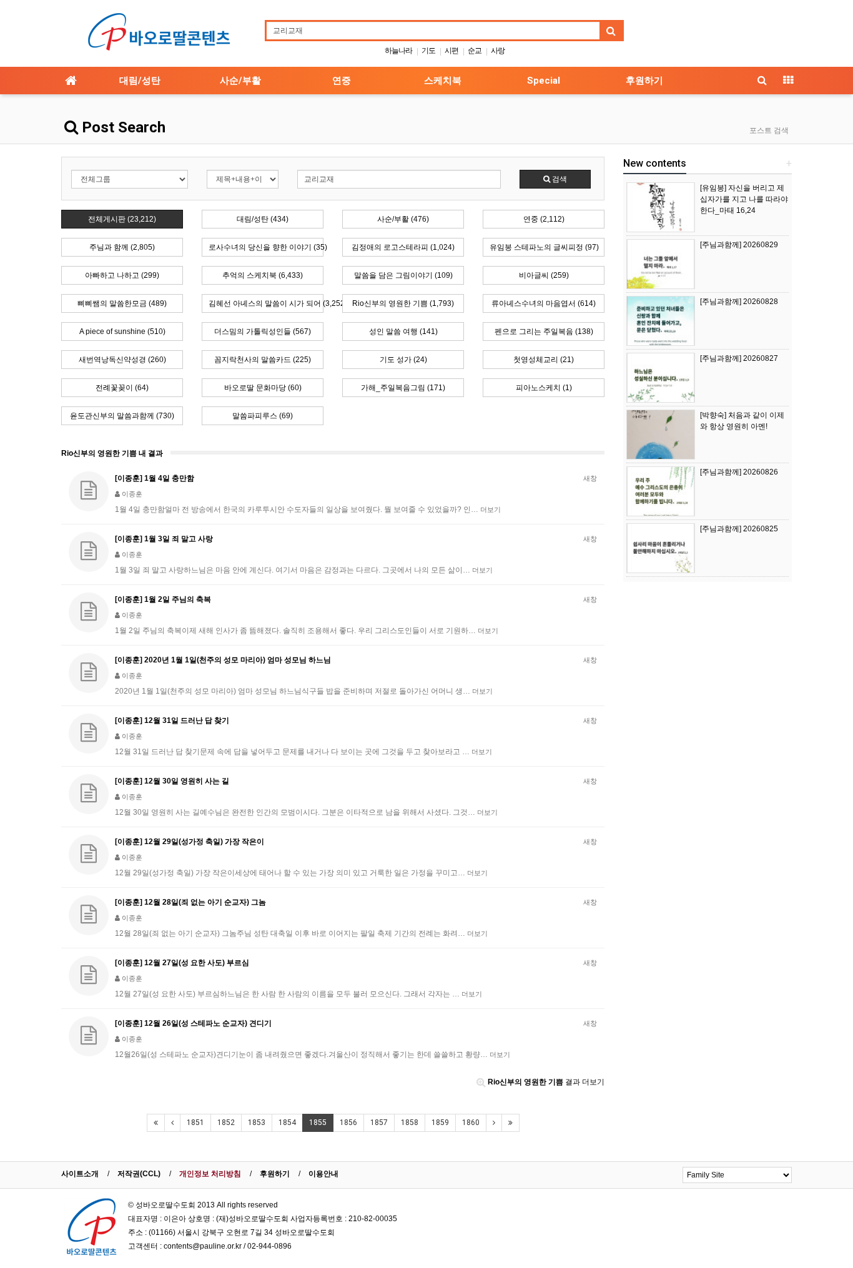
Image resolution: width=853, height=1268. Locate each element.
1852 (226, 1122)
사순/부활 (240, 80)
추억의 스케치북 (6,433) (262, 275)
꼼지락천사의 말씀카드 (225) (262, 359)
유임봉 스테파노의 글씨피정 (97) (544, 247)
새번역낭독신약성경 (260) (122, 359)
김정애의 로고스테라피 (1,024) (403, 247)
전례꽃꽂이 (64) (122, 387)
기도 (428, 50)
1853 (256, 1122)
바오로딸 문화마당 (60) (263, 387)
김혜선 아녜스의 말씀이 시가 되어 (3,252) (266, 303)
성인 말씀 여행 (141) (403, 331)
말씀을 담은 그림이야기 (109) (403, 275)
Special (543, 80)
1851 (195, 1122)
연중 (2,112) (544, 219)
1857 (379, 1122)
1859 (440, 1122)
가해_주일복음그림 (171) (403, 387)
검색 (558, 179)
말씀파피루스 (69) (262, 415)
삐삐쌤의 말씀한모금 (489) (122, 303)
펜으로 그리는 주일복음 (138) (544, 331)
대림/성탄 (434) (262, 219)
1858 (409, 1122)
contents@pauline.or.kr (203, 1246)
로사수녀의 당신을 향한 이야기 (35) (266, 247)
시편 (451, 50)
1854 (287, 1122)
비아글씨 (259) (544, 275)
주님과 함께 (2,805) (122, 247)
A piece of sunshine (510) (122, 331)
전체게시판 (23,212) (122, 219)
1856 (348, 1122)
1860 (471, 1122)
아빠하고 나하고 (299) (122, 275)
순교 (474, 50)
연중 (341, 80)
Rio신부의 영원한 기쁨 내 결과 (112, 453)
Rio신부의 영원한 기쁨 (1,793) (403, 303)
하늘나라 (398, 50)
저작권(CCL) (138, 1173)
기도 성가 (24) (403, 359)
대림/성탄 (139, 80)
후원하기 (644, 80)
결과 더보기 (546, 1082)
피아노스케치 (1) (544, 387)
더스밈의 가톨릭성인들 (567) (262, 331)
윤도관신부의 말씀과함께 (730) (122, 415)
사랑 (498, 50)
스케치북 (442, 80)
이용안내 (323, 1173)
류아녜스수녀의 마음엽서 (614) (543, 303)
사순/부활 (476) (403, 219)
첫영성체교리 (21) (543, 359)
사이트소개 (80, 1173)
